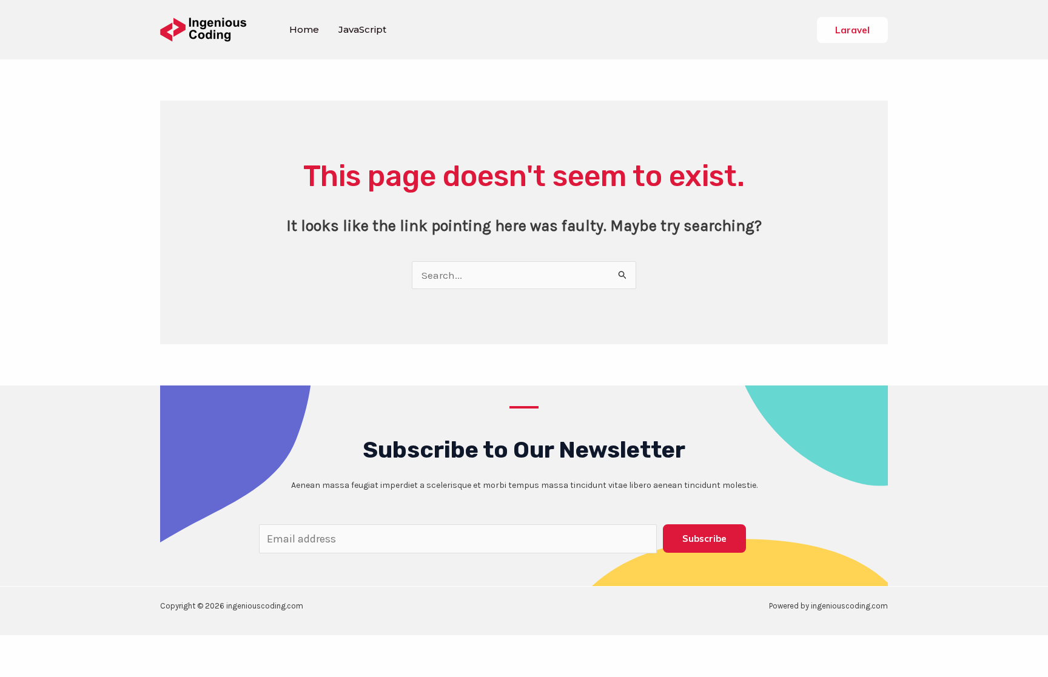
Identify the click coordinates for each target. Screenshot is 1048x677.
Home (304, 29)
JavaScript (362, 29)
